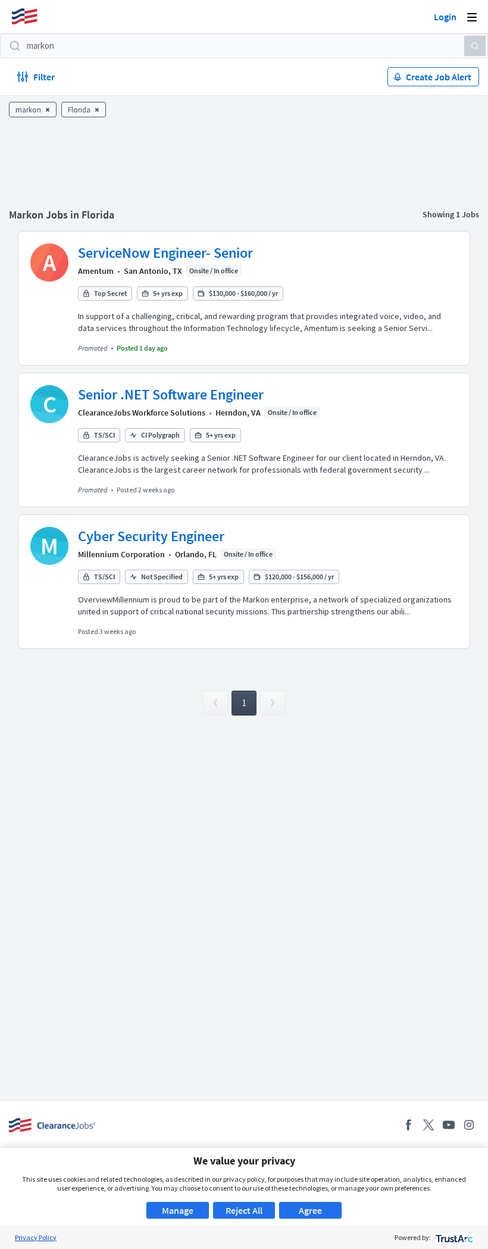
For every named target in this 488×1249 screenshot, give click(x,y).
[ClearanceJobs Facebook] (408, 1125)
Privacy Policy (36, 1237)
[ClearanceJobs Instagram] (469, 1125)
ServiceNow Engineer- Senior (165, 252)
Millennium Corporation (121, 554)
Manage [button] (177, 1210)
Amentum (96, 271)
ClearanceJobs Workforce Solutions (141, 412)
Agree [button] (310, 1210)
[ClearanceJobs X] (428, 1125)
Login (445, 17)
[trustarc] (453, 1237)
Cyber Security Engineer (151, 536)
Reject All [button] (244, 1210)
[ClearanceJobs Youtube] (449, 1125)
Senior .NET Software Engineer (171, 394)
